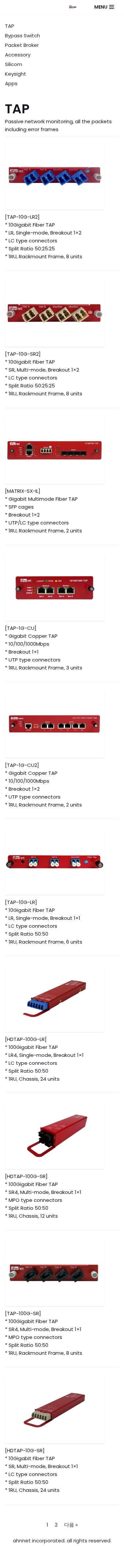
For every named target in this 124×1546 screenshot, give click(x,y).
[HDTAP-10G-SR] (62, 1410)
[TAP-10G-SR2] (62, 314)
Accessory (17, 54)
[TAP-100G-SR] (62, 1273)
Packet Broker (22, 45)
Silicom (13, 64)
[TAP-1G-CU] (62, 588)
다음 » (71, 1524)
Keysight (15, 73)
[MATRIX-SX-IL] (62, 451)
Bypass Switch (22, 35)
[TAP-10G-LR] (62, 862)
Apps (11, 83)
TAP (9, 25)
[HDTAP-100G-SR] (62, 1136)
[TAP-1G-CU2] (62, 725)
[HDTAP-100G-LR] (62, 999)
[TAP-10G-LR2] (62, 177)
